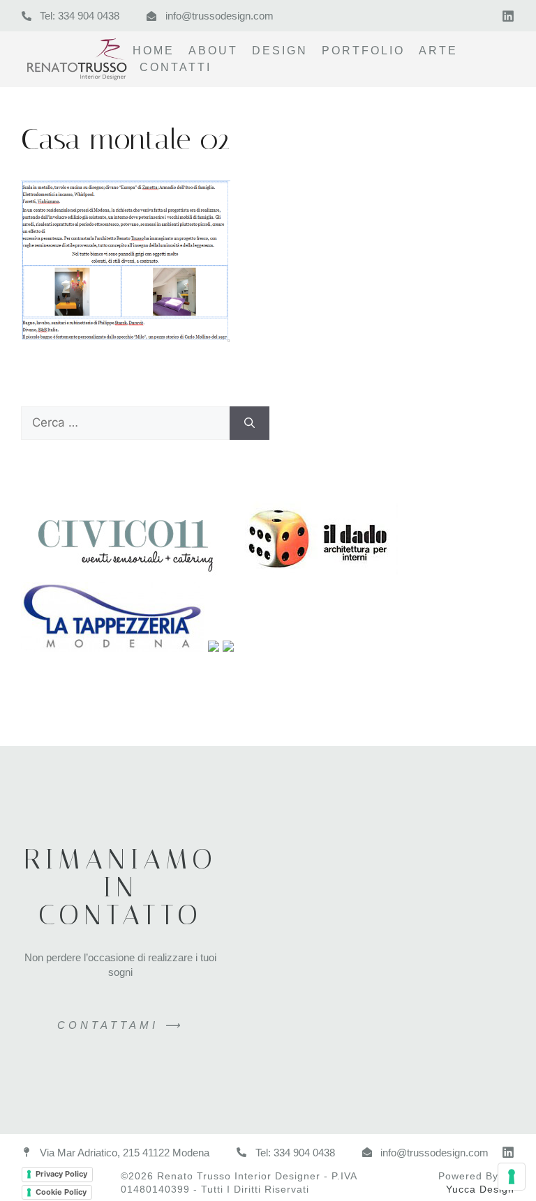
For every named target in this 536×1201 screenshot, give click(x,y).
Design (280, 50)
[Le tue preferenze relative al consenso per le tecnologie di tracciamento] (511, 1176)
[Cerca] (249, 423)
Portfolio (363, 50)
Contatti (175, 67)
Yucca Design (480, 1189)
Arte (438, 50)
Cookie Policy (61, 1192)
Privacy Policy (61, 1174)
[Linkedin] (508, 16)
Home (153, 50)
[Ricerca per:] (125, 423)
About (213, 50)
